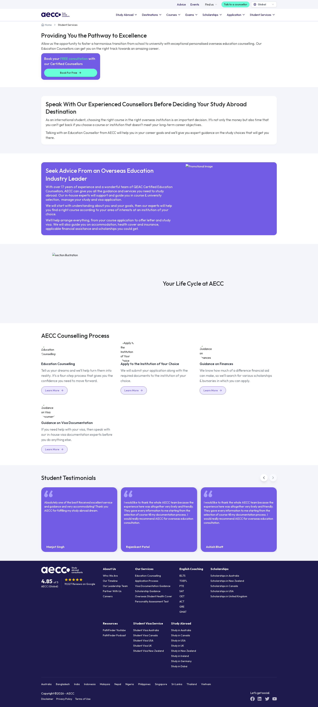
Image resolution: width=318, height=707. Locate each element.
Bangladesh (63, 684)
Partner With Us (112, 591)
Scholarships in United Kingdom (229, 596)
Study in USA (178, 640)
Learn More (52, 390)
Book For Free (68, 72)
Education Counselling (148, 575)
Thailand (192, 684)
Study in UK (177, 645)
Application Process (146, 581)
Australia (46, 684)
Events (194, 4)
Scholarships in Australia (225, 575)
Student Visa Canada (145, 635)
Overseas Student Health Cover (153, 596)
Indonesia (90, 684)
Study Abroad (124, 15)
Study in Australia (181, 630)
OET (182, 596)
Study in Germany (181, 661)
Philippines (144, 684)
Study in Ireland (180, 656)
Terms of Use (83, 699)
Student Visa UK (142, 645)
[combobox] (264, 4)
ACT (181, 601)
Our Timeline (110, 581)
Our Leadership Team (115, 586)
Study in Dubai (179, 666)
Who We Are (110, 575)
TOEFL (183, 581)
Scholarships (210, 15)
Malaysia (105, 684)
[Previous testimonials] (264, 477)
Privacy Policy (64, 699)
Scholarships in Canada (224, 586)
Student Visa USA (143, 640)
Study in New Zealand (183, 650)
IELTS (182, 575)
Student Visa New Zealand (148, 650)
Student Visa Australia (146, 630)
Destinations (150, 15)
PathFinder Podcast (114, 635)
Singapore (161, 684)
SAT (181, 591)
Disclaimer (47, 699)
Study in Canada (180, 635)
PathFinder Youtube (114, 630)
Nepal (117, 684)
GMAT (183, 611)
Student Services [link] (67, 25)
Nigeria (130, 684)
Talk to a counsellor (235, 4)
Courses (171, 15)
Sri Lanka (177, 684)
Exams (189, 15)
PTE (181, 586)
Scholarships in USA (222, 591)
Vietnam (206, 684)
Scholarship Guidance (147, 591)
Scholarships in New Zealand (227, 581)
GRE (181, 606)
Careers (108, 596)
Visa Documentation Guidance (152, 586)
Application (234, 15)
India (77, 684)
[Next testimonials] (273, 477)
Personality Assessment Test (152, 601)
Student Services (260, 15)
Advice (181, 4)
